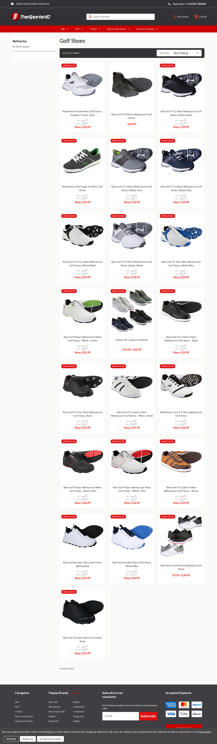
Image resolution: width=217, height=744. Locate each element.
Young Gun (78, 716)
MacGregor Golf (57, 711)
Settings (11, 739)
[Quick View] (99, 68)
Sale (63, 29)
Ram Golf (53, 702)
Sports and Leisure (116, 29)
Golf (77, 29)
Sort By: (165, 53)
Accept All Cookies (50, 739)
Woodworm (54, 706)
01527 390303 (198, 3)
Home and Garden (145, 29)
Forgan (76, 702)
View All (74, 693)
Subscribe (148, 716)
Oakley (76, 721)
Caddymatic (79, 706)
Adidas (52, 716)
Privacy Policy (204, 731)
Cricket (93, 29)
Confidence (79, 711)
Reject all (28, 739)
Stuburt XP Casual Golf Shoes (132, 339)
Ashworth (54, 721)
